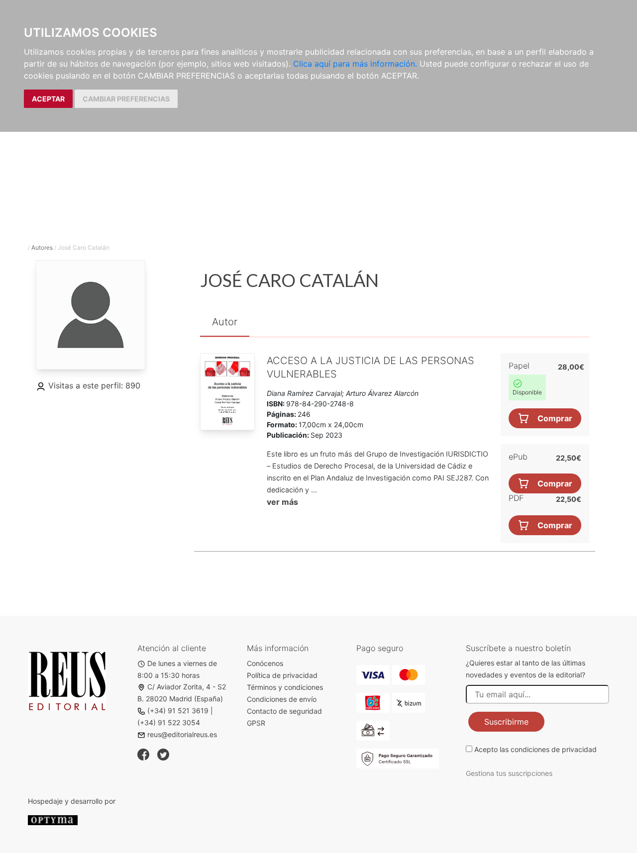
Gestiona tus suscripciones (509, 773)
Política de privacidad (282, 675)
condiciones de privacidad (554, 749)
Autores (42, 247)
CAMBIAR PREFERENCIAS (126, 99)
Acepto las (535, 749)
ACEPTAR (48, 99)
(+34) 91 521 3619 (178, 710)
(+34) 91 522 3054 (168, 722)
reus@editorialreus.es (182, 734)
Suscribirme (506, 722)
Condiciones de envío (282, 699)
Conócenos (265, 663)
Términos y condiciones (285, 687)
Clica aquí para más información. (355, 64)
